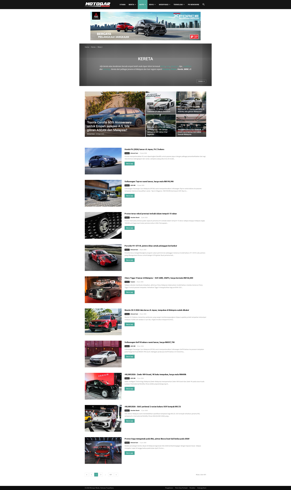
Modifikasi (163, 4)
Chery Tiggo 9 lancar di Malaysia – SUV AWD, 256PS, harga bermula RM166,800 (159, 278)
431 (111, 475)
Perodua (166, 69)
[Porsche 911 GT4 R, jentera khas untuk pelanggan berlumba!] (103, 257)
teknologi (106, 69)
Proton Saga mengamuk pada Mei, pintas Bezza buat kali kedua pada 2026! (157, 439)
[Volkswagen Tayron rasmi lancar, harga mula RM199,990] (103, 193)
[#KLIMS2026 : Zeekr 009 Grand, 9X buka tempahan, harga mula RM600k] (103, 386)
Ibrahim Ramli (134, 217)
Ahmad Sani (91, 134)
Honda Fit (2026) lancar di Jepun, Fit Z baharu (144, 149)
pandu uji (174, 66)
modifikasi (187, 66)
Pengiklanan (169, 488)
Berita (131, 4)
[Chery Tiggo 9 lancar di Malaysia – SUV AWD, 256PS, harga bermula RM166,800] (103, 289)
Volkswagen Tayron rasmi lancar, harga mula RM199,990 (149, 181)
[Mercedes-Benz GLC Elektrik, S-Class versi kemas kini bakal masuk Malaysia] (191, 125)
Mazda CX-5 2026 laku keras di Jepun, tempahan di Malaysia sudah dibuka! (157, 310)
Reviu (151, 4)
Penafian (192, 488)
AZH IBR (132, 185)
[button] (203, 5)
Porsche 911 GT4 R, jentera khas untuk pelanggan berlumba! (151, 246)
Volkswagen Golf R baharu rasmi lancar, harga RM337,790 (149, 342)
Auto (141, 4)
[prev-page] (87, 474)
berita (163, 66)
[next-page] (116, 474)
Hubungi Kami (201, 488)
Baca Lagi (129, 163)
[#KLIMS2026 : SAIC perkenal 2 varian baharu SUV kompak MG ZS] (103, 418)
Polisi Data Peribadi (181, 488)
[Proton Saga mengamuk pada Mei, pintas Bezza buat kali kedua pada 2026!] (103, 450)
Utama (122, 4)
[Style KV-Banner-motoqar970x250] (145, 40)
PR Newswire (193, 4)
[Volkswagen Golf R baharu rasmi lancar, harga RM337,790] (103, 354)
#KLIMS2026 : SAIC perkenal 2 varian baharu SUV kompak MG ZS (153, 407)
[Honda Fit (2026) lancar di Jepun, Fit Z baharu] (103, 161)
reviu (168, 66)
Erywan (132, 282)
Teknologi (178, 4)
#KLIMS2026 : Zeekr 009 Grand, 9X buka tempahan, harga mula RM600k (155, 374)
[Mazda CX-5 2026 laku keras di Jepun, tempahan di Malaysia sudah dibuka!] (103, 322)
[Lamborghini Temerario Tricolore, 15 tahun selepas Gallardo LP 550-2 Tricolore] (161, 102)
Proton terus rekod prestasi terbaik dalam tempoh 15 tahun (151, 214)
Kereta (93, 47)
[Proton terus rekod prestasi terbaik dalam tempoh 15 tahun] (103, 225)
